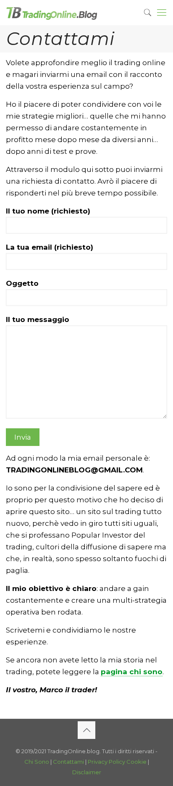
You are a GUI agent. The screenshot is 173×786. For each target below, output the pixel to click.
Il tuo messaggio (37, 319)
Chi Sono (36, 761)
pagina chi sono (132, 671)
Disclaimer (86, 772)
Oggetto (22, 283)
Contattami (68, 761)
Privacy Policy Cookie (117, 761)
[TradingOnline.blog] (51, 12)
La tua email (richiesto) (49, 247)
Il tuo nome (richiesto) (48, 211)
